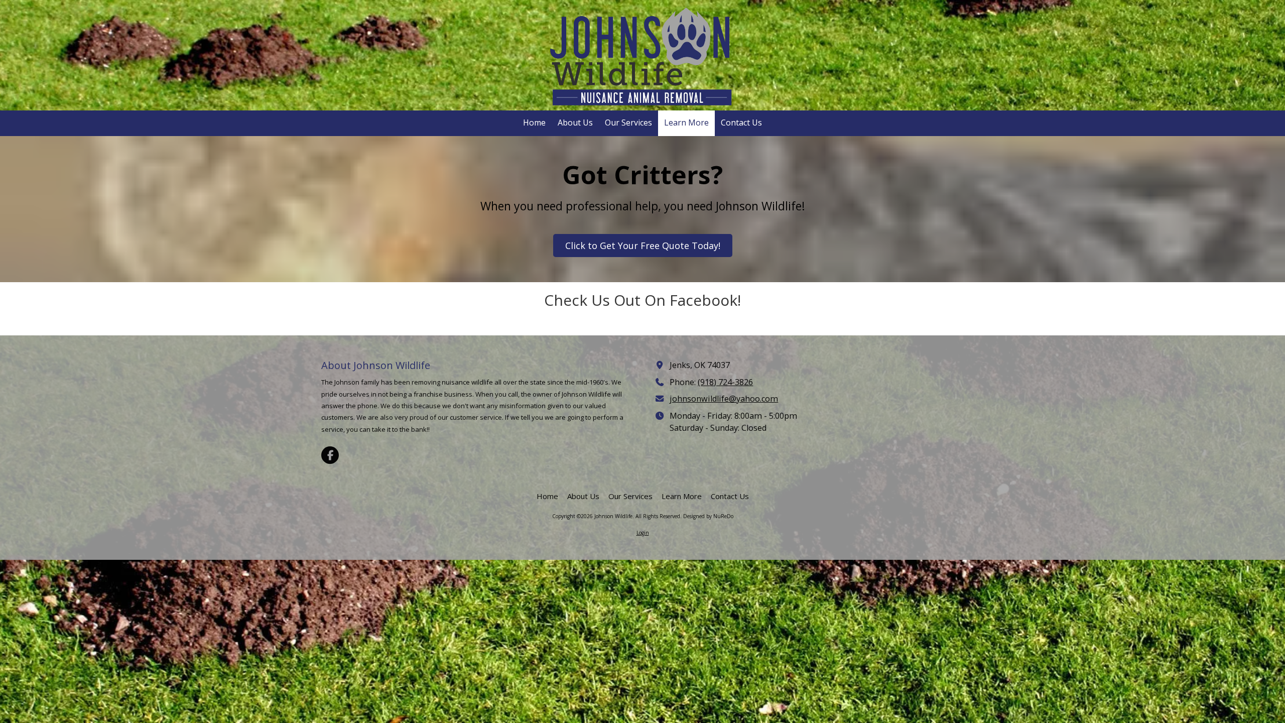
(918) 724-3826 (725, 382)
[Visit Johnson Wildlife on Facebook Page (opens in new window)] (330, 455)
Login (642, 532)
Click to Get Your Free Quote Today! (642, 245)
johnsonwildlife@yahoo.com (724, 398)
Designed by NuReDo (708, 516)
